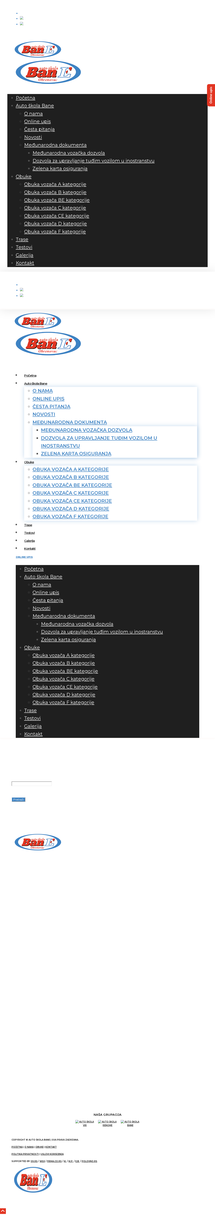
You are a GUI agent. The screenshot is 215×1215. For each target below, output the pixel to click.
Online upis (37, 121)
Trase (22, 239)
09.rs (34, 1161)
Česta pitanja (39, 129)
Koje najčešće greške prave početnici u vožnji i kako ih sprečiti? (62, 927)
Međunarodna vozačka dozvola (69, 153)
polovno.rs (89, 1161)
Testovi (24, 247)
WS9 (42, 1161)
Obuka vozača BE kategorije (57, 200)
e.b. (77, 1161)
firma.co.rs (54, 1161)
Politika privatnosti (25, 1154)
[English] (27, 20)
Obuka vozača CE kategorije (56, 216)
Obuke (23, 176)
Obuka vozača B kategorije (55, 192)
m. (65, 1161)
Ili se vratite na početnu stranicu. (49, 807)
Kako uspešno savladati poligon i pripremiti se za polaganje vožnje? (65, 918)
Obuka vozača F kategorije (55, 231)
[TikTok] (22, 33)
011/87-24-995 (36, 1078)
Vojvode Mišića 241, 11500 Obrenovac (48, 1063)
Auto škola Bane (35, 106)
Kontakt (25, 263)
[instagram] (18, 33)
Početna (25, 98)
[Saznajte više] (23, 902)
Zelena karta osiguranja (60, 168)
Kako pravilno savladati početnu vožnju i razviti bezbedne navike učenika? (70, 922)
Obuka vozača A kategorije (55, 184)
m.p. (70, 1161)
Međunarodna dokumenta (55, 145)
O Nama (29, 1147)
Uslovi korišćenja (52, 1154)
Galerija (24, 255)
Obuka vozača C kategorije (55, 208)
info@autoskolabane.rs (69, 5)
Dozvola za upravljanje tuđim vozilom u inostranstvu (94, 161)
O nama (33, 113)
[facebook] (14, 33)
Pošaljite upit (35, 13)
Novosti (33, 137)
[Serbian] (27, 25)
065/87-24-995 (29, 5)
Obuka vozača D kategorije (55, 223)
